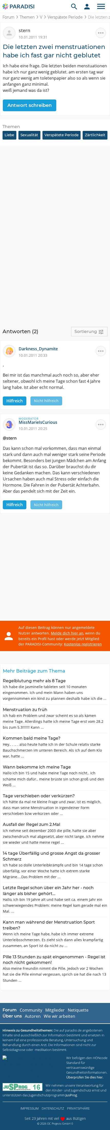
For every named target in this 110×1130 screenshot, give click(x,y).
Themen (27, 17)
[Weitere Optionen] (100, 33)
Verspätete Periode (65, 17)
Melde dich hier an (67, 633)
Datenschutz (53, 1108)
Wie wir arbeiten (59, 1016)
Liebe (9, 135)
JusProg (71, 1095)
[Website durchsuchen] (74, 6)
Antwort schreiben (29, 105)
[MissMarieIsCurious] (11, 424)
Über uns (12, 1016)
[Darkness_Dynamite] (11, 351)
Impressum (29, 1108)
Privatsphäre (78, 1108)
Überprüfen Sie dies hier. (84, 1077)
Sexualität (29, 135)
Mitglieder (55, 1010)
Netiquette (78, 1010)
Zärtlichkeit (95, 135)
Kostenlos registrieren (83, 644)
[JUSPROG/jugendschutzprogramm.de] (22, 1087)
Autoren (33, 1016)
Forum (8, 17)
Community (31, 1010)
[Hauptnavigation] (101, 6)
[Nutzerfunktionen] (87, 6)
